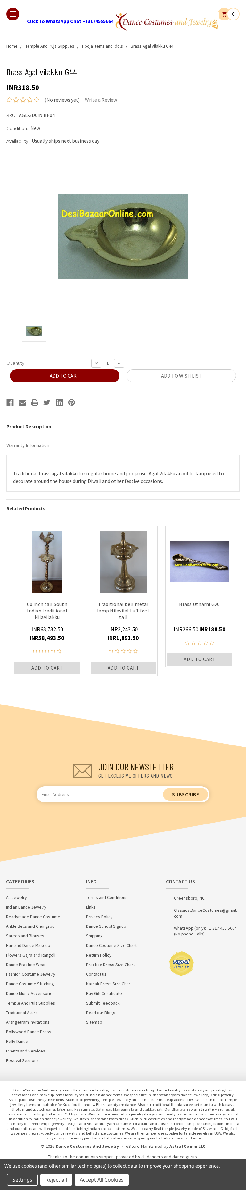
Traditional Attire (22, 1012)
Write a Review (101, 100)
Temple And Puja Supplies (49, 46)
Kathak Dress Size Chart (109, 984)
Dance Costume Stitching (30, 984)
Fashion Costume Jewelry (30, 974)
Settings (22, 1179)
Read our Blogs (100, 1012)
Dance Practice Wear (26, 964)
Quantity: (15, 363)
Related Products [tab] (25, 509)
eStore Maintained (144, 1146)
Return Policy (98, 955)
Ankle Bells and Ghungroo (30, 926)
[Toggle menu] (12, 14)
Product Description (28, 426)
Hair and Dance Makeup (28, 945)
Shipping (94, 936)
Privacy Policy (99, 916)
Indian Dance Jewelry (26, 907)
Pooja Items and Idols (102, 46)
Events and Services (25, 1051)
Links (91, 907)
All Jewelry (16, 897)
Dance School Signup (106, 926)
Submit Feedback (103, 1003)
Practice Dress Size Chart (110, 964)
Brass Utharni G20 (199, 604)
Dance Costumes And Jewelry (87, 1146)
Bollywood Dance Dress (28, 1032)
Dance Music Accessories (30, 993)
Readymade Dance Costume (33, 916)
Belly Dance (17, 1041)
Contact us (96, 974)
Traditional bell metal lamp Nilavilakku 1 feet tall (123, 610)
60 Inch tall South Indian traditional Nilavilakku (47, 610)
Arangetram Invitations (28, 1022)
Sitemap (94, 1022)
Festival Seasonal (23, 1060)
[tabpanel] (47, 601)
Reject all (56, 1179)
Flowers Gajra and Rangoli (30, 955)
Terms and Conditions (106, 897)
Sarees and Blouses (25, 936)
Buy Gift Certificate (104, 993)
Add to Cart (47, 668)
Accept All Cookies (102, 1179)
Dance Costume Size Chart (111, 945)
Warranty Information (27, 445)
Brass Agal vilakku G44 (152, 46)
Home (12, 46)
